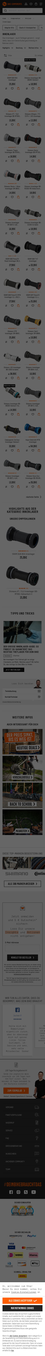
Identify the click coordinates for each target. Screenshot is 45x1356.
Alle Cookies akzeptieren (20, 1300)
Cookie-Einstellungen (23, 1292)
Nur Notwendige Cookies (22, 1308)
